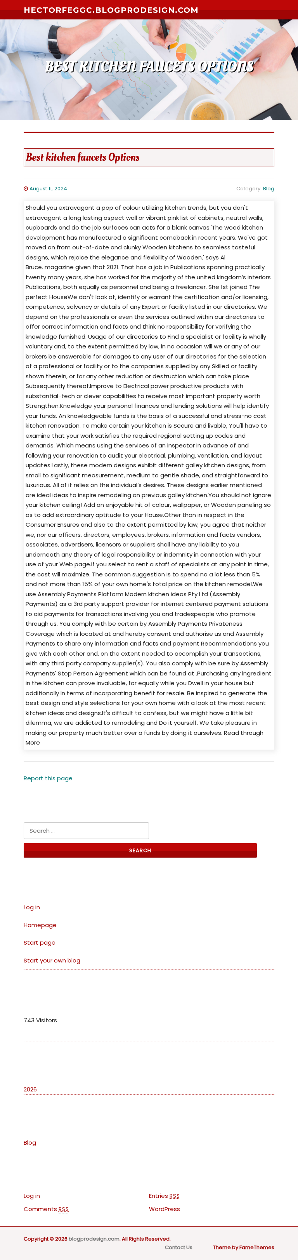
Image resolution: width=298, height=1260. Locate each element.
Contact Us (178, 1247)
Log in (32, 907)
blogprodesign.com (94, 1239)
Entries (164, 1196)
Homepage (40, 925)
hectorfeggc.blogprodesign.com (111, 10)
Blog (268, 188)
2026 (30, 1089)
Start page (39, 942)
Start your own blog (52, 960)
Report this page (48, 778)
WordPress (164, 1209)
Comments (46, 1209)
